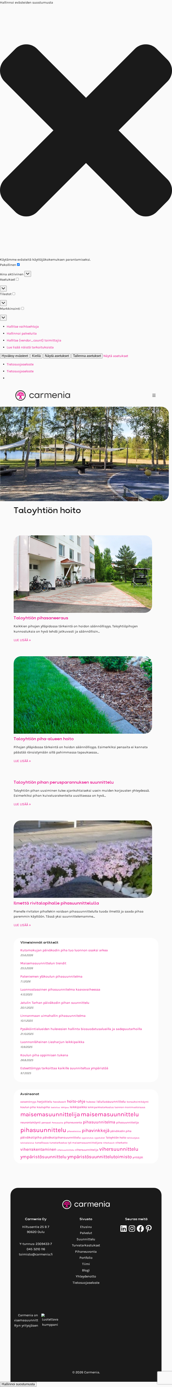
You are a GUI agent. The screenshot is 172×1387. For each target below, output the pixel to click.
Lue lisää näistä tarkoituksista (30, 347)
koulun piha (28, 1107)
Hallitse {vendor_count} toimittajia (34, 340)
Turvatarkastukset (86, 1245)
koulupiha (43, 1107)
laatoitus (55, 1107)
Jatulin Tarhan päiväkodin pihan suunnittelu (54, 1003)
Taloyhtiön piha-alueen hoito (44, 739)
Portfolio (86, 1258)
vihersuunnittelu (118, 1149)
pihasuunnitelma (99, 1122)
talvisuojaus (133, 1137)
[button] (86, 131)
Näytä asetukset (57, 356)
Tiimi (86, 1264)
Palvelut (86, 1233)
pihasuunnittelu (43, 1129)
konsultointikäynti (138, 1101)
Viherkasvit (109, 1142)
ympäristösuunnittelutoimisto (99, 1157)
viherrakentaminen (38, 1149)
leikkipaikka (78, 1107)
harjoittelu (44, 1101)
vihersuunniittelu (65, 1150)
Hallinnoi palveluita (22, 333)
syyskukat (99, 1137)
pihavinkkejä (95, 1130)
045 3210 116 (36, 1249)
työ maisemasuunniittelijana (85, 1142)
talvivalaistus (27, 1142)
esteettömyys (28, 1101)
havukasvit (59, 1101)
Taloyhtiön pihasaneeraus (41, 618)
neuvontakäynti (30, 1122)
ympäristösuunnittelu (43, 1157)
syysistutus (88, 1137)
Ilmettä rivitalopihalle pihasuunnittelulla (56, 903)
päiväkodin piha (121, 1131)
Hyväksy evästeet (15, 356)
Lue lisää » (22, 640)
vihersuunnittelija (86, 1149)
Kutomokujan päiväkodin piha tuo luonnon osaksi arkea (64, 950)
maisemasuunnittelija (50, 1114)
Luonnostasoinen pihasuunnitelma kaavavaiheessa (60, 989)
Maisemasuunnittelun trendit (43, 963)
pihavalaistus (74, 1131)
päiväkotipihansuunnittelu (62, 1137)
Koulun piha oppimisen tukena (44, 1055)
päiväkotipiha (31, 1137)
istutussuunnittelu (111, 1101)
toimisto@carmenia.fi (36, 1254)
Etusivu (86, 1227)
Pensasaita (57, 1122)
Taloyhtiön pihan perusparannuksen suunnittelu (64, 782)
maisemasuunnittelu (110, 1114)
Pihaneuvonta (86, 1252)
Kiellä (36, 356)
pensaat (46, 1122)
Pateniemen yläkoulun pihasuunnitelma (51, 976)
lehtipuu (65, 1107)
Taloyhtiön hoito (116, 1137)
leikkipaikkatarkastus (101, 1107)
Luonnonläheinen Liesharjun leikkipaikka (52, 1042)
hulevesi (91, 1101)
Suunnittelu (86, 1239)
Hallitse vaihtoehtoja (23, 326)
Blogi (86, 1270)
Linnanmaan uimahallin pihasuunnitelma (53, 1016)
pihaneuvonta (73, 1122)
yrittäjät (138, 1157)
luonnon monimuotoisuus (130, 1107)
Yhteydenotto (86, 1276)
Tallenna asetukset (87, 356)
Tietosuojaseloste (20, 364)
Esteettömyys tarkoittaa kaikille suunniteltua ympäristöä (64, 1068)
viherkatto (121, 1142)
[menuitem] (86, 1227)
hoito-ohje (76, 1101)
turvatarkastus (58, 1142)
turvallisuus (42, 1142)
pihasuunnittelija (127, 1122)
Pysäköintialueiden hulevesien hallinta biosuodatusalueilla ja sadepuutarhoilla (81, 1029)
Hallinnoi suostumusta (18, 1384)
